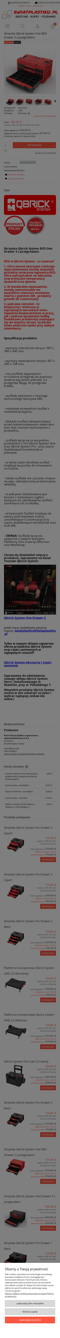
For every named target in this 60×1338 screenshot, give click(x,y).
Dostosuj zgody (30, 1311)
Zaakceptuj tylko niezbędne (30, 1303)
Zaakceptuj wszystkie (30, 1320)
